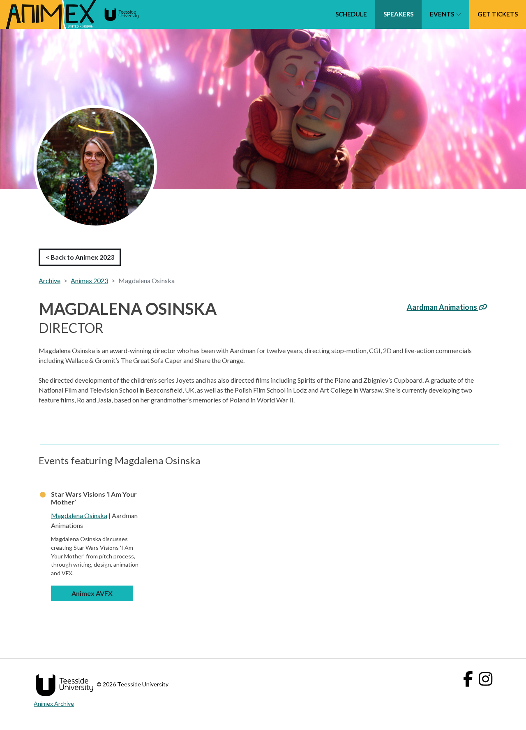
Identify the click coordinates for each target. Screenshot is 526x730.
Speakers (398, 14)
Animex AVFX (92, 593)
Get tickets (498, 14)
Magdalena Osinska (79, 515)
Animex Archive (54, 703)
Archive (49, 280)
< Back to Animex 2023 (80, 257)
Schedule (351, 14)
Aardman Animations (442, 307)
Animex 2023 (89, 280)
